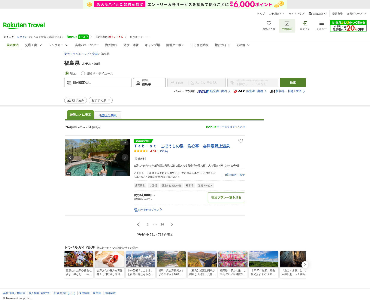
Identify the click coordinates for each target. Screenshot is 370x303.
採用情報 (84, 293)
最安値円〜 (144, 195)
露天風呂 (140, 185)
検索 (293, 82)
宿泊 (73, 73)
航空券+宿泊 (218, 91)
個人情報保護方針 (39, 293)
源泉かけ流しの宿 (171, 185)
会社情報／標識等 (14, 293)
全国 (95, 53)
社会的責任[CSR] (64, 293)
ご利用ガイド (277, 13)
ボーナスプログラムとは (231, 126)
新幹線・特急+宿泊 (288, 91)
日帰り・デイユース (99, 73)
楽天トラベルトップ (76, 53)
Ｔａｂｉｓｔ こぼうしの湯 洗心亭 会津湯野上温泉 (182, 146)
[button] (125, 157)
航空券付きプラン (148, 209)
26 (162, 224)
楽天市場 (337, 13)
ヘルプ (261, 13)
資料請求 (110, 293)
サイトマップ (296, 13)
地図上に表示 (108, 115)
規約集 (97, 293)
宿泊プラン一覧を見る (226, 197)
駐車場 (189, 185)
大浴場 (153, 185)
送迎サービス (205, 185)
